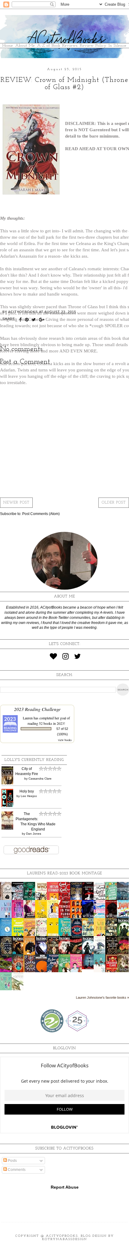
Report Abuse (65, 1187)
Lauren (28, 717)
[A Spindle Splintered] (89, 968)
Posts (12, 1161)
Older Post (114, 502)
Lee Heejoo (29, 796)
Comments (16, 1170)
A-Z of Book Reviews (57, 45)
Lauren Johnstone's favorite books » (102, 997)
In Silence (118, 45)
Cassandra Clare (40, 778)
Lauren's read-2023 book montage (64, 873)
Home (7, 45)
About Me (25, 45)
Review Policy (93, 45)
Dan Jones (33, 833)
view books (65, 740)
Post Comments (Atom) (41, 514)
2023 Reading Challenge (37, 709)
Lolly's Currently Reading (34, 760)
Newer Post (16, 502)
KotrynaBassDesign (64, 1239)
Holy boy (27, 791)
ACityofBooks (62, 1236)
